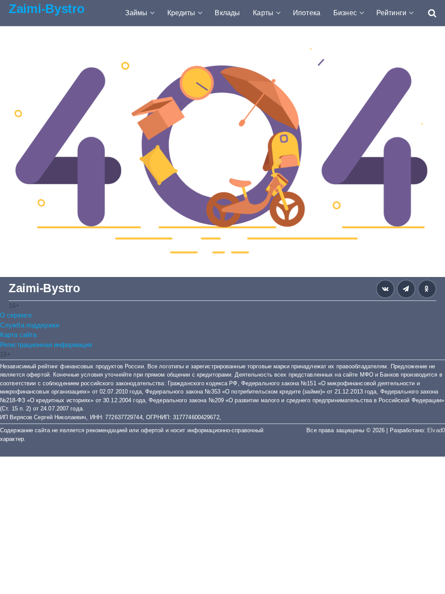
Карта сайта (18, 334)
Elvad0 (436, 430)
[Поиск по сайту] (427, 13)
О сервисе (16, 315)
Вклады (227, 13)
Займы (136, 13)
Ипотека (306, 13)
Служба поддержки (29, 325)
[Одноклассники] (427, 289)
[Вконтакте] (385, 289)
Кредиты (181, 13)
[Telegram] (406, 289)
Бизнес (345, 13)
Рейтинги (391, 13)
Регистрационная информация (46, 344)
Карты (263, 13)
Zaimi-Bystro (47, 9)
